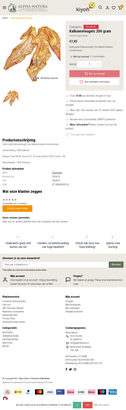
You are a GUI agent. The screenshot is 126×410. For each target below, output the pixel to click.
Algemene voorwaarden (13, 311)
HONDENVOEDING (10, 336)
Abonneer (116, 264)
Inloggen (69, 301)
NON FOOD (7, 343)
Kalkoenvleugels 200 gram (22, 18)
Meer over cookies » (102, 405)
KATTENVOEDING (10, 339)
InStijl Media (44, 378)
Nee (87, 405)
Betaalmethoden (9, 315)
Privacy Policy (8, 318)
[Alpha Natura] (28, 7)
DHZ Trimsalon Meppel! (12, 308)
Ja (77, 405)
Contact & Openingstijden (14, 301)
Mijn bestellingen (73, 304)
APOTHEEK (7, 332)
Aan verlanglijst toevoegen (97, 81)
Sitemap (40, 382)
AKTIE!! (5, 346)
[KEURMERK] (5, 398)
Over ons (6, 304)
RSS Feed (48, 382)
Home (4, 18)
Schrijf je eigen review (78, 35)
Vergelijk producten (74, 311)
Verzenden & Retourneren (13, 322)
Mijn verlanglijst (72, 308)
